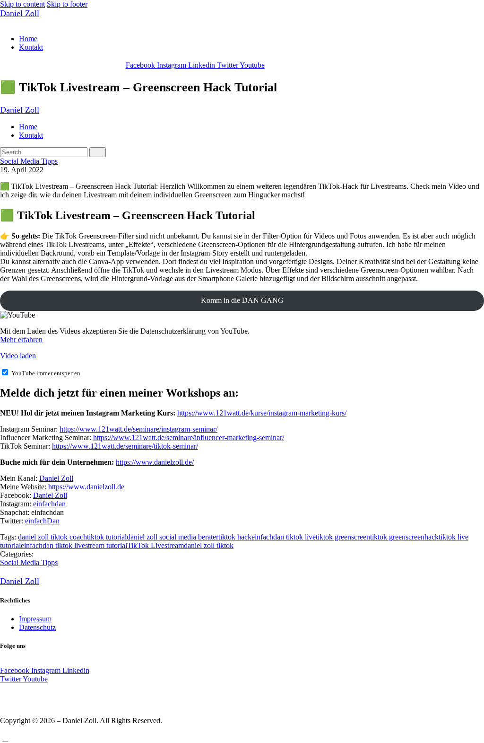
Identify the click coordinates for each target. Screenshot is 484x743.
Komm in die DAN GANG (242, 300)
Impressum (35, 619)
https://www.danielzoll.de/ (155, 462)
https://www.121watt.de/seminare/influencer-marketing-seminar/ (188, 437)
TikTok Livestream (155, 545)
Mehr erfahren (21, 340)
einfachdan (49, 504)
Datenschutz (37, 627)
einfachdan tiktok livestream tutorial (74, 545)
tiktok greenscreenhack (404, 537)
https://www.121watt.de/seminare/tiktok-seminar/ (125, 446)
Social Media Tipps (29, 161)
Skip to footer (67, 4)
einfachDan (42, 521)
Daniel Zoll (56, 478)
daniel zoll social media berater (172, 537)
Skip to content (22, 4)
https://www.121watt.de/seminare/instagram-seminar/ (138, 429)
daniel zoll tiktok (208, 545)
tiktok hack (234, 537)
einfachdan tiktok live (283, 537)
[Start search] (97, 152)
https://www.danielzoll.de (86, 487)
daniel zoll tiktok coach (52, 537)
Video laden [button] (18, 356)
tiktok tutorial (107, 537)
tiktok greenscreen (343, 537)
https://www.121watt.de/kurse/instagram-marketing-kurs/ (261, 413)
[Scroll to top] (5, 738)
